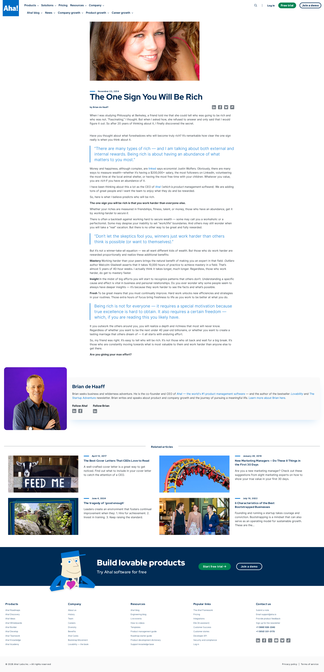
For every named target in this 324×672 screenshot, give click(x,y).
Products (30, 5)
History (71, 614)
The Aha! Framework (203, 610)
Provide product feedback (268, 618)
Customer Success (202, 627)
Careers (71, 623)
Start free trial (213, 566)
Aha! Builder (11, 627)
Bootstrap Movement (78, 640)
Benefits (72, 631)
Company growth (69, 12)
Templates (135, 627)
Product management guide (144, 631)
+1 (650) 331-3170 (265, 631)
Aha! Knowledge (13, 640)
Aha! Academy (12, 644)
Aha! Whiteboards (13, 623)
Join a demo (249, 566)
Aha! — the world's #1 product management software (211, 393)
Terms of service (310, 664)
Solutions (47, 5)
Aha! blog (33, 12)
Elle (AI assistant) (201, 623)
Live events (136, 618)
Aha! (158, 186)
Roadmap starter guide (141, 636)
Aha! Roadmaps (12, 610)
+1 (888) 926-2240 (265, 627)
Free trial (287, 5)
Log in (271, 5)
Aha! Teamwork (12, 636)
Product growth (96, 12)
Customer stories (201, 631)
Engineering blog (138, 614)
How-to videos (137, 623)
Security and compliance (205, 640)
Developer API (200, 636)
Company (95, 5)
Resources (77, 5)
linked (152, 168)
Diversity (72, 627)
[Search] (255, 5)
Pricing (63, 5)
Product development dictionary (146, 640)
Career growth (121, 12)
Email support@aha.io (266, 614)
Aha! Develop (11, 631)
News (48, 12)
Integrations (199, 618)
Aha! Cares (73, 636)
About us (72, 610)
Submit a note (262, 610)
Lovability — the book (78, 644)
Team (70, 618)
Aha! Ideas (10, 618)
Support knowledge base (142, 644)
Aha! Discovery (12, 614)
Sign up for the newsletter (268, 623)
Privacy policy (289, 664)
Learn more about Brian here (267, 397)
